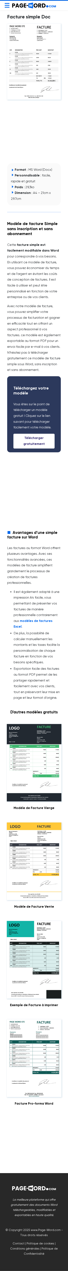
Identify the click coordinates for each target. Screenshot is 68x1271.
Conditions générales (24, 1248)
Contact (19, 1243)
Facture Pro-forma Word (34, 1103)
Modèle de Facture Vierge (34, 808)
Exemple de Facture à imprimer (34, 1005)
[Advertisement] (35, 131)
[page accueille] (34, 5)
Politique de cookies (40, 1243)
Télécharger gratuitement (34, 441)
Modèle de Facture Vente (34, 906)
